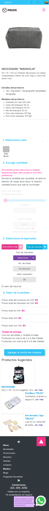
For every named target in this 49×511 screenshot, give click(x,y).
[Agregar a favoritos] (43, 139)
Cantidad (24, 205)
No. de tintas (24, 263)
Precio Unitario (24, 219)
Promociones (9, 453)
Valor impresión (24, 274)
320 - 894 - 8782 (18, 487)
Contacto (7, 465)
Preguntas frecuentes (13, 476)
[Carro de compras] (41, 2)
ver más (39, 390)
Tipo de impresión (24, 252)
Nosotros (7, 457)
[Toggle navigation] (43, 9)
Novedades (8, 449)
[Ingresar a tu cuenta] (28, 2)
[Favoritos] (35, 2)
